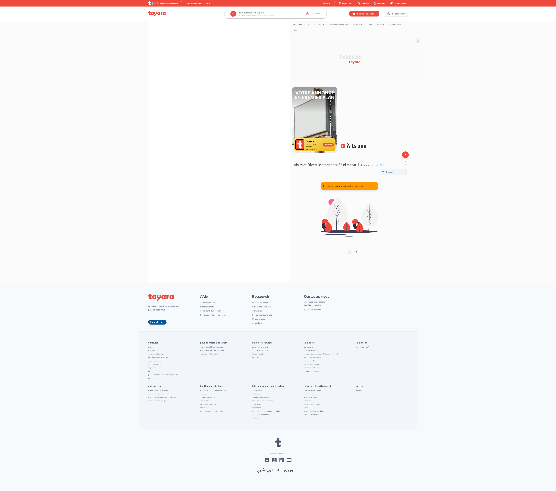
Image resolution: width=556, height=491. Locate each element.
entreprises (154, 386)
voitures (151, 350)
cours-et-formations (260, 350)
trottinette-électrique (312, 390)
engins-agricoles (154, 361)
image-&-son (257, 390)
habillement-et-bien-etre (213, 386)
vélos (306, 408)
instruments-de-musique (314, 411)
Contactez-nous (207, 302)
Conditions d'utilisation (210, 310)
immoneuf (361, 342)
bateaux (151, 371)
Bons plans (257, 323)
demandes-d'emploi (260, 347)
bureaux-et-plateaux (312, 364)
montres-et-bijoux (207, 394)
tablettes (255, 418)
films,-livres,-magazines (313, 404)
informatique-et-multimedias (268, 386)
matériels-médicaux (156, 394)
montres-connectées (260, 397)
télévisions (256, 404)
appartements (309, 361)
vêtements (204, 401)
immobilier (310, 342)
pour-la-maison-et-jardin (213, 342)
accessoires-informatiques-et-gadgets (267, 411)
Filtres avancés (259, 310)
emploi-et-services (262, 342)
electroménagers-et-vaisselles (212, 350)
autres (359, 386)
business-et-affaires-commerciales (162, 397)
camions (151, 378)
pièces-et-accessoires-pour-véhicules (163, 375)
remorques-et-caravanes (158, 357)
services (255, 357)
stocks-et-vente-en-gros (157, 401)
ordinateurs (256, 394)
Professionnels (207, 306)
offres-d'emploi (258, 354)
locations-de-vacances (312, 357)
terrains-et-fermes (311, 371)
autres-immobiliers (311, 368)
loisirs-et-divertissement (317, 386)
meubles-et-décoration (209, 354)
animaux (307, 401)
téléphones (256, 408)
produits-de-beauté (207, 397)
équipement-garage (156, 354)
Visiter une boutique (261, 306)
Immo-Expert (157, 322)
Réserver (328, 144)
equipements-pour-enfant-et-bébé (213, 390)
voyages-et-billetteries (312, 415)
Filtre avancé (315, 14)
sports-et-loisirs (310, 394)
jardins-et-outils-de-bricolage (211, 347)
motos (150, 347)
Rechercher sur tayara (262, 315)
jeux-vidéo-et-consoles (261, 415)
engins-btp (152, 368)
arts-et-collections (311, 397)
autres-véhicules (154, 364)
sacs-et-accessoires (208, 404)
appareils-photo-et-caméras (263, 401)
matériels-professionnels (158, 390)
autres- (359, 390)
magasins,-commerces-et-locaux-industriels (321, 354)
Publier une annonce (261, 302)
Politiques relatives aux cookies (214, 315)
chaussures (204, 408)
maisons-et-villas (310, 350)
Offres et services (260, 319)
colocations (308, 347)
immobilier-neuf (362, 347)
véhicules (153, 342)
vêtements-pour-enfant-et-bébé (212, 411)
